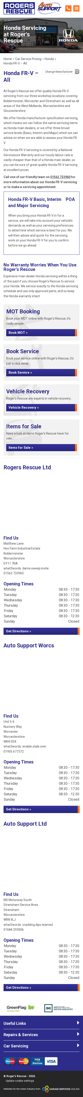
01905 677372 (14, 751)
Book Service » (20, 373)
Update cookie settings (20, 1080)
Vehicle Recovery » (24, 408)
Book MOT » (18, 333)
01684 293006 (14, 929)
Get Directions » (18, 631)
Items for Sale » (21, 448)
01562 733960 (60, 177)
